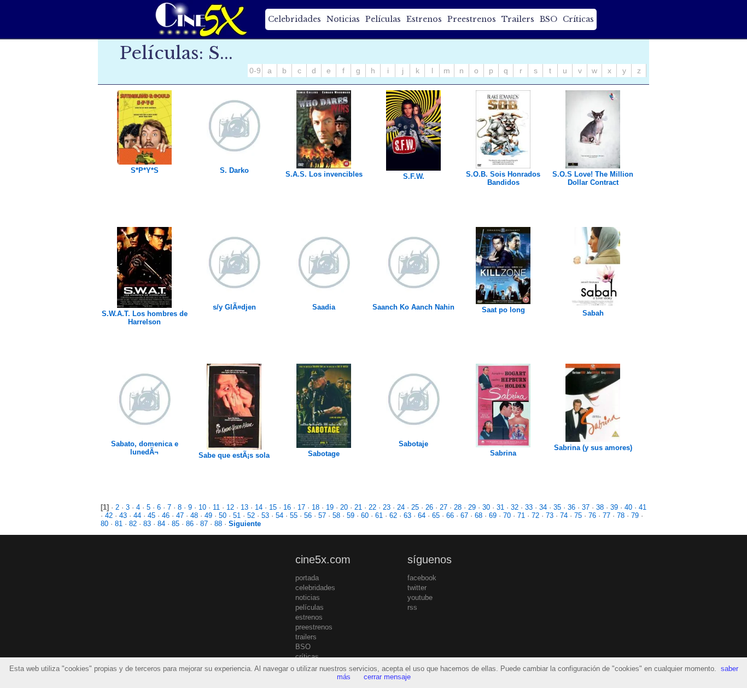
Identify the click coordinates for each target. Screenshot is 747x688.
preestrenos (313, 627)
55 (293, 515)
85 (175, 524)
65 (436, 515)
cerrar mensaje (387, 677)
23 (386, 507)
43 (123, 515)
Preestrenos (471, 19)
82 (133, 524)
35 (557, 507)
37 (586, 507)
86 (190, 524)
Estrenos (424, 19)
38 (600, 507)
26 (429, 507)
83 (147, 524)
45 (151, 515)
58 (336, 515)
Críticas (578, 19)
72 (535, 515)
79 (635, 515)
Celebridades (294, 19)
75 (578, 515)
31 (500, 507)
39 (614, 507)
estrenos (309, 617)
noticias (307, 597)
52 (251, 515)
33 (529, 507)
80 (104, 524)
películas (309, 607)
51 (237, 515)
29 (472, 507)
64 (421, 515)
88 (218, 524)
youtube (420, 597)
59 (350, 515)
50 (222, 515)
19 (330, 507)
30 (486, 507)
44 (137, 515)
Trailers (517, 19)
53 (265, 515)
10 (202, 507)
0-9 (255, 70)
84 (161, 524)
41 (642, 507)
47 (180, 515)
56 (308, 515)
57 (322, 515)
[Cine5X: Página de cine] (200, 19)
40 (628, 507)
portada (307, 578)
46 (166, 515)
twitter (417, 588)
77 (606, 515)
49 (208, 515)
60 (365, 515)
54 (279, 515)
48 (194, 515)
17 (301, 507)
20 (344, 507)
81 (118, 524)
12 (230, 507)
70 (507, 515)
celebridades (315, 588)
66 (450, 515)
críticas (307, 656)
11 (216, 507)
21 (358, 507)
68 (478, 515)
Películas (383, 19)
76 (592, 515)
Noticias (343, 19)
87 (204, 524)
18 (315, 507)
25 (415, 507)
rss (412, 607)
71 (521, 515)
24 (401, 507)
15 (273, 507)
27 (443, 507)
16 (287, 507)
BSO (548, 19)
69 (493, 515)
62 (393, 515)
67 (464, 515)
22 (372, 507)
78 (621, 515)
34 (543, 507)
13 (244, 507)
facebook (421, 578)
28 (458, 507)
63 (407, 515)
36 (571, 507)
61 (379, 515)
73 (549, 515)
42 (109, 515)
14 (258, 507)
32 (514, 507)
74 (564, 515)
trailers (306, 637)
